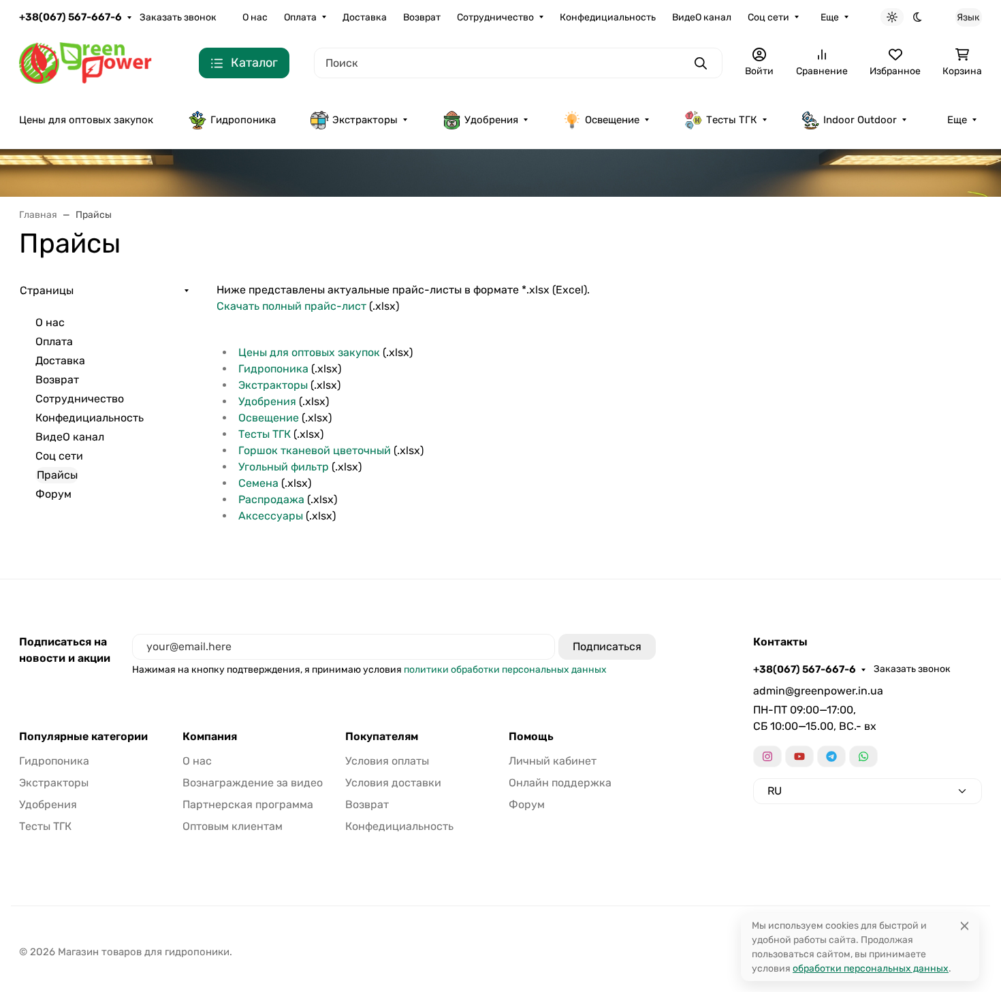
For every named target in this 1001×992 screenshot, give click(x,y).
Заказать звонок (178, 17)
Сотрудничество (495, 17)
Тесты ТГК (731, 120)
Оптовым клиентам (232, 826)
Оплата (300, 17)
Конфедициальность (608, 17)
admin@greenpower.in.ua (818, 690)
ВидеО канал (701, 17)
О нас (255, 17)
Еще (830, 17)
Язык (968, 17)
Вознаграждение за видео (252, 782)
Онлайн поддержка (560, 782)
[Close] (964, 925)
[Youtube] (799, 756)
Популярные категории (83, 736)
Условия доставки (393, 782)
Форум (53, 493)
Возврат (422, 17)
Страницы (47, 290)
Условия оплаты (387, 760)
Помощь (531, 736)
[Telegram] (831, 756)
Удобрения (491, 120)
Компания (209, 736)
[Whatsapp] (863, 756)
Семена (258, 483)
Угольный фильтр (283, 466)
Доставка (365, 17)
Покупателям (381, 736)
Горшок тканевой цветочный (314, 450)
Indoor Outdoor (860, 120)
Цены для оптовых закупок (86, 120)
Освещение (612, 120)
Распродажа (271, 499)
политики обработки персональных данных (505, 669)
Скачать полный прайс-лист (291, 306)
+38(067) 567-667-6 (70, 17)
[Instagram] (767, 756)
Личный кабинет (553, 760)
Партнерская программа (247, 804)
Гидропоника (243, 120)
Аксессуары (270, 515)
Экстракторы (365, 120)
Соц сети (768, 17)
